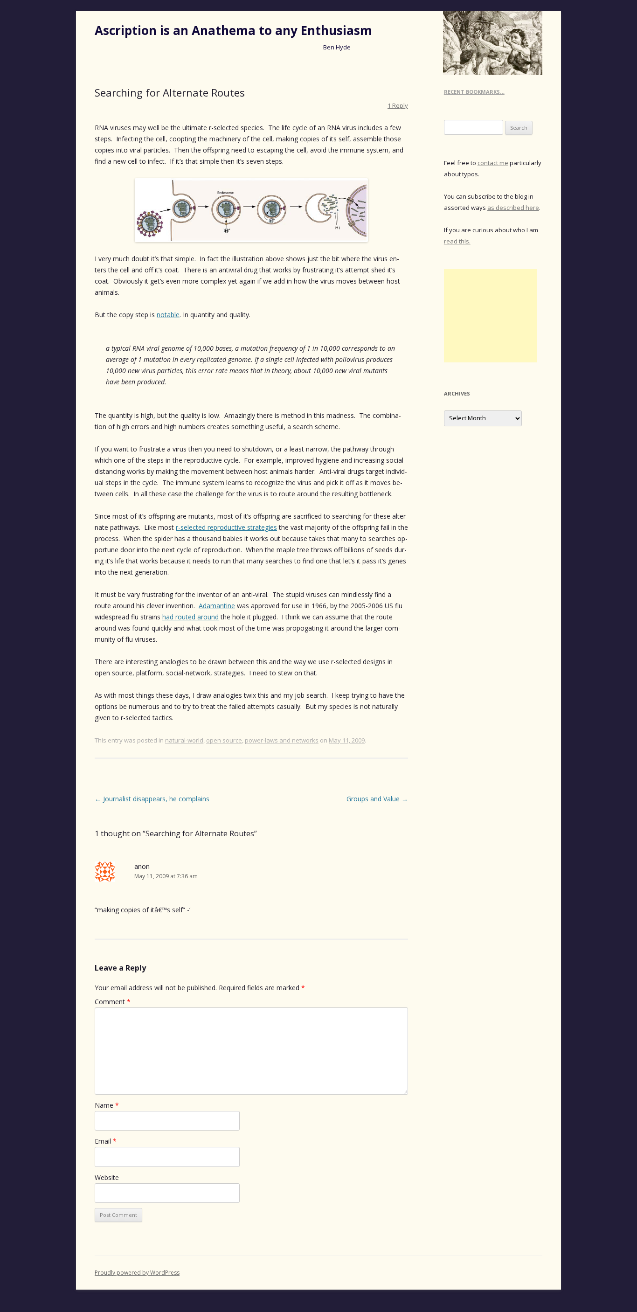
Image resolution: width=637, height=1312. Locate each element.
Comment (113, 1001)
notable (168, 314)
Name (107, 1105)
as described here (513, 207)
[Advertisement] (490, 315)
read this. (457, 241)
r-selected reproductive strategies (226, 527)
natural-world (184, 740)
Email (106, 1141)
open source (224, 740)
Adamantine (217, 605)
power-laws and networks (281, 740)
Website (107, 1177)
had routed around (190, 616)
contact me (493, 163)
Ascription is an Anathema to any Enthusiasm (233, 30)
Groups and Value (377, 798)
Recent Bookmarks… (474, 91)
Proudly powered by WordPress (137, 1273)
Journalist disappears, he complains (152, 798)
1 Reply (398, 105)
